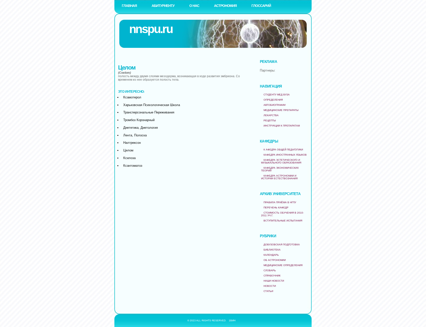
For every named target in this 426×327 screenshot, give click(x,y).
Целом (128, 150)
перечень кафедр (276, 207)
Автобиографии (274, 105)
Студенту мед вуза (277, 94)
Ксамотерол (132, 97)
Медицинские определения (283, 265)
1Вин (232, 320)
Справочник (272, 275)
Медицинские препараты (281, 110)
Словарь (270, 270)
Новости (270, 286)
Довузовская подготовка (282, 244)
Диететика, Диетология (140, 127)
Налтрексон (132, 143)
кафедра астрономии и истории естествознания (279, 177)
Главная (129, 6)
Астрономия (225, 6)
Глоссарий (261, 6)
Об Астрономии (275, 260)
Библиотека (272, 249)
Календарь (271, 255)
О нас (194, 6)
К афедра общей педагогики (283, 149)
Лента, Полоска (135, 135)
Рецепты (270, 120)
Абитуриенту (163, 6)
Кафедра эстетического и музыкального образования (281, 161)
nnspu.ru (150, 29)
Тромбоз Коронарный (139, 120)
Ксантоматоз (132, 165)
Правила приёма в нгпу (280, 202)
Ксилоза (129, 158)
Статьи (268, 291)
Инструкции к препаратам (282, 125)
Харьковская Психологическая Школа (151, 105)
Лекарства (271, 115)
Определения (273, 99)
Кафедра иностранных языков (285, 154)
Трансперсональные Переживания (148, 112)
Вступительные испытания (283, 220)
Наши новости (274, 280)
